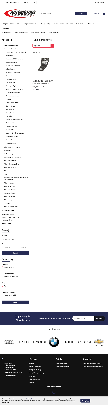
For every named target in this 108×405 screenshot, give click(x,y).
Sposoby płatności (35, 366)
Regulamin (32, 376)
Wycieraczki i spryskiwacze (13, 157)
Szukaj (15, 253)
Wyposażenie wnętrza (11, 49)
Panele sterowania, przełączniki (16, 52)
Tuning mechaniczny (10, 193)
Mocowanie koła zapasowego (15, 133)
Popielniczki (10, 123)
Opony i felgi (6, 224)
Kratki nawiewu (11, 82)
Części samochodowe (10, 45)
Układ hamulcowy (10, 171)
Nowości (91, 24)
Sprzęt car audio (8, 214)
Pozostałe (9, 140)
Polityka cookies (34, 379)
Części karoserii (8, 211)
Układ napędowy (9, 186)
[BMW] (39, 342)
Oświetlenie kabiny (12, 136)
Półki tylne (9, 55)
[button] (33, 359)
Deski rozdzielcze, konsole (14, 89)
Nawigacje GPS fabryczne (14, 59)
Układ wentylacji (9, 200)
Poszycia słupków (12, 143)
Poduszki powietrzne (12, 96)
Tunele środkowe (11, 126)
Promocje (6, 28)
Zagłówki (9, 99)
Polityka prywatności (63, 366)
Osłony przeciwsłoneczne (14, 119)
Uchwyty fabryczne (12, 113)
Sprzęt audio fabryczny (13, 72)
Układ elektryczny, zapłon (12, 147)
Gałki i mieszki (10, 106)
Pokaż (15, 302)
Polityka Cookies (61, 363)
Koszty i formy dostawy (36, 373)
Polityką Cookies (31, 399)
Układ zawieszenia (10, 160)
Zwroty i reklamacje (35, 370)
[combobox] (43, 46)
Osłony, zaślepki (11, 86)
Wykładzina (9, 116)
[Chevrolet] (83, 342)
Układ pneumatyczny (11, 206)
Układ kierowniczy (10, 196)
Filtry (5, 174)
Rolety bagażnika (11, 62)
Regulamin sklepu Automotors (93, 366)
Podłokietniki (10, 130)
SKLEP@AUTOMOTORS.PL (13, 372)
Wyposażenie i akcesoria (63, 24)
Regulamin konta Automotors (92, 363)
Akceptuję (85, 401)
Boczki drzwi (10, 109)
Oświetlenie (7, 150)
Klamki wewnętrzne (12, 103)
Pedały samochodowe (13, 66)
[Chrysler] (98, 342)
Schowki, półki (10, 69)
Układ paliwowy (9, 183)
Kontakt (31, 382)
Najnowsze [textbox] (37, 45)
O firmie (31, 363)
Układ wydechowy (10, 167)
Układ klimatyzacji (10, 190)
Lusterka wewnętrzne (13, 92)
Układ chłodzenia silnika (12, 164)
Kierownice (9, 76)
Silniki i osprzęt (9, 154)
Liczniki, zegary (11, 79)
